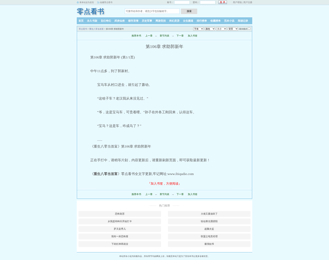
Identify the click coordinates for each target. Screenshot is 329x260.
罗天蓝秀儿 (120, 229)
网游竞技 (161, 20)
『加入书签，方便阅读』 (164, 183)
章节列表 (164, 35)
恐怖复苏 (120, 214)
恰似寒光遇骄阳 (209, 221)
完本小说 (229, 20)
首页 (81, 20)
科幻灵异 (174, 20)
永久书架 (92, 20)
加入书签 (192, 35)
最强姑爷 (209, 244)
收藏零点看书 (106, 2)
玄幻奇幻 (106, 20)
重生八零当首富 (96, 29)
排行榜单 (202, 20)
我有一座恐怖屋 (119, 236)
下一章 (180, 35)
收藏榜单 (215, 20)
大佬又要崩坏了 (209, 214)
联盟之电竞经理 (209, 236)
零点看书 (90, 11)
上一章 (149, 35)
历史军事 (147, 20)
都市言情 (133, 20)
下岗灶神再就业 (119, 244)
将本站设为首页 (87, 2)
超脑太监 (209, 229)
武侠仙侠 (119, 20)
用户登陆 (237, 2)
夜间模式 (243, 29)
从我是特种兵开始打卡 (120, 221)
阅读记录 (243, 20)
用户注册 (247, 2)
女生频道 (188, 20)
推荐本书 (136, 35)
